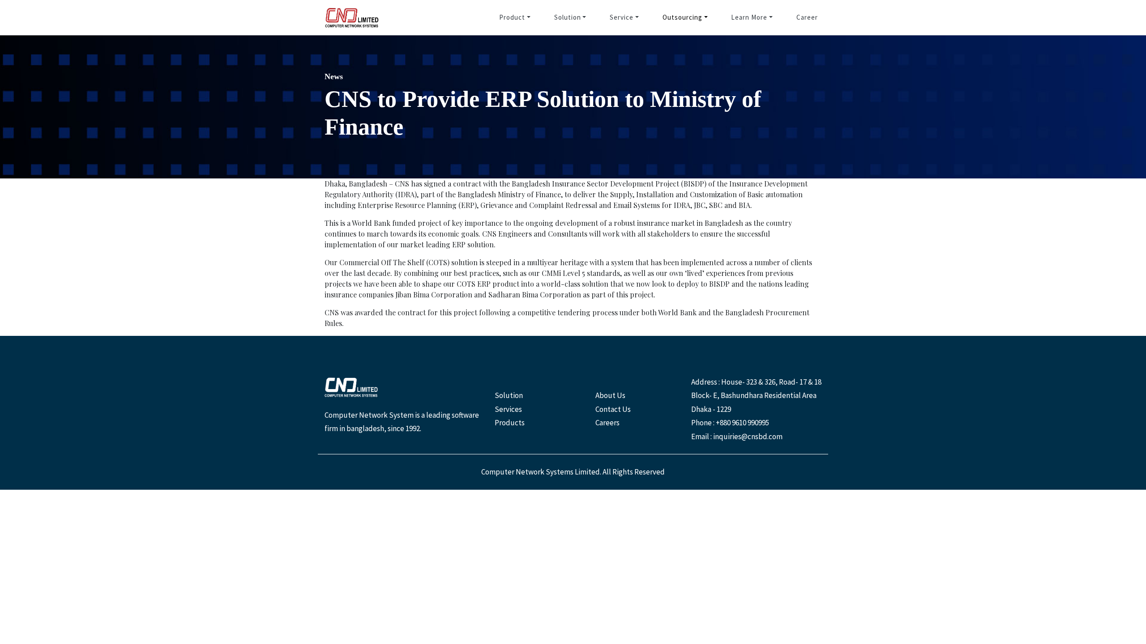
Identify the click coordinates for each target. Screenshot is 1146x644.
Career (807, 17)
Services (508, 409)
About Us (610, 395)
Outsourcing (682, 17)
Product (512, 17)
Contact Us (613, 409)
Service (621, 17)
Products (510, 423)
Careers (607, 423)
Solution (567, 17)
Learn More (749, 17)
